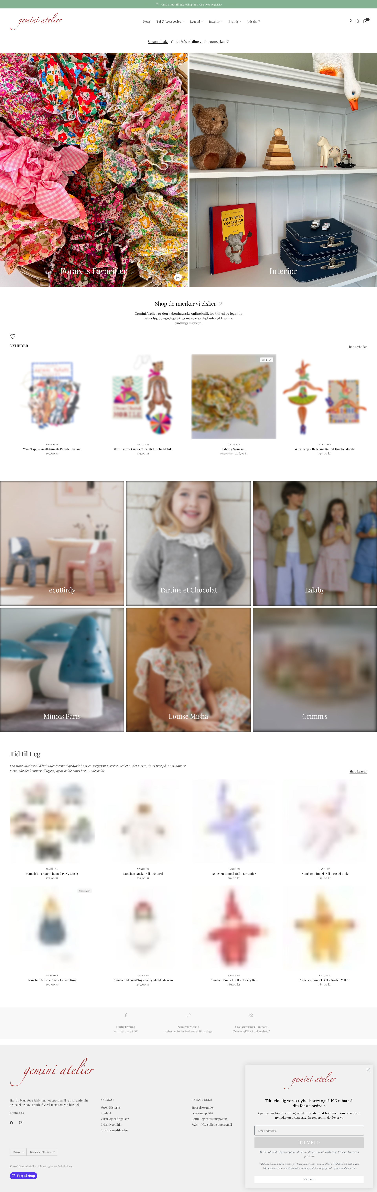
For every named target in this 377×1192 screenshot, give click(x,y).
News (147, 21)
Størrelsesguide (202, 1107)
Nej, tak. (309, 1179)
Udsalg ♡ (253, 21)
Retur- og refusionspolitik (209, 1119)
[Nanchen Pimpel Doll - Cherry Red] (233, 927)
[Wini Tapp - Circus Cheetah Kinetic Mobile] (143, 396)
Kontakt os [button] (17, 1112)
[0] (364, 21)
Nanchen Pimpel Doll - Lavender (234, 874)
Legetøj (195, 21)
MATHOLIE (234, 444)
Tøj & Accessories (168, 21)
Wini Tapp (52, 444)
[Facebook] (14, 1122)
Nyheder (19, 345)
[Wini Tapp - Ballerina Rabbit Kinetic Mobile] (324, 396)
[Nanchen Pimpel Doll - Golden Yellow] (324, 927)
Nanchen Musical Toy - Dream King (52, 980)
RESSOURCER (201, 1099)
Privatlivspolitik (111, 1124)
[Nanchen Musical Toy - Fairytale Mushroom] (143, 927)
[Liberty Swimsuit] (233, 396)
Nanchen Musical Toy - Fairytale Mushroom (143, 980)
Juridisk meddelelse (114, 1130)
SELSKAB (108, 1099)
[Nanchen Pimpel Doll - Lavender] (233, 821)
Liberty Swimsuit (234, 449)
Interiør (214, 21)
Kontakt (106, 1113)
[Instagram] (23, 1122)
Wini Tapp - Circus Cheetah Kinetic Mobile (143, 449)
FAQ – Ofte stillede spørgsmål (211, 1124)
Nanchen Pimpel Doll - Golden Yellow (325, 980)
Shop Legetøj (358, 771)
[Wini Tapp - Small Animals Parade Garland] (52, 396)
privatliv (309, 1156)
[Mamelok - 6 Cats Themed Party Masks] (52, 821)
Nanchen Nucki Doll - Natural (143, 874)
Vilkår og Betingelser (115, 1119)
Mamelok (52, 868)
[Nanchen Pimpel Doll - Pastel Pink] (324, 821)
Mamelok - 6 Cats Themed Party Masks (52, 874)
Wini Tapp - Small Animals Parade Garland (52, 449)
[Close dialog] (368, 1069)
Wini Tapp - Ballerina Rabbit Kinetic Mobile (325, 449)
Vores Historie (110, 1107)
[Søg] (357, 21)
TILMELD (309, 1142)
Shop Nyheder (357, 346)
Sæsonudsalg (158, 41)
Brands (234, 21)
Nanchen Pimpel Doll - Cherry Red (233, 980)
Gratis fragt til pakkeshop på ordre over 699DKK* (191, 4)
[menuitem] (147, 21)
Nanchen (143, 868)
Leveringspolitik (202, 1113)
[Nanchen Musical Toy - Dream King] (52, 927)
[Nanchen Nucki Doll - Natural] (143, 821)
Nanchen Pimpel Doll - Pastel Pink (325, 874)
